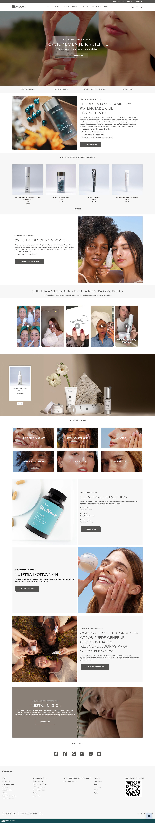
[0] (110, 388)
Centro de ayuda (38, 781)
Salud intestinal (6, 781)
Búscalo (3, 821)
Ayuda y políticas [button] (39, 778)
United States (98, 781)
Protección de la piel (8, 784)
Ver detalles (20, 393)
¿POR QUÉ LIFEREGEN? (27, 588)
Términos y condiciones (40, 784)
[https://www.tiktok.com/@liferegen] (56, 753)
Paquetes (5, 787)
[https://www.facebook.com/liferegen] (65, 753)
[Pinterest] (145, 813)
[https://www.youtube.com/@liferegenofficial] (99, 753)
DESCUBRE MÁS (90, 529)
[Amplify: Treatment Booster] (61, 179)
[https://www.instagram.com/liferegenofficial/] (82, 753)
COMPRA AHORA (77, 55)
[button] (90, 7)
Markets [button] (97, 778)
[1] (59, 404)
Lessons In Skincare (8, 799)
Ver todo (77, 209)
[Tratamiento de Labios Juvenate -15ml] (127, 179)
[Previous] (18, 403)
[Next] (21, 403)
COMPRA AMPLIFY (91, 144)
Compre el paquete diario (95, 667)
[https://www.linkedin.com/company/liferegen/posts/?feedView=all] (90, 753)
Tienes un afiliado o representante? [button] (77, 778)
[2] (70, 397)
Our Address (36, 796)
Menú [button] (4, 778)
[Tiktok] (142, 813)
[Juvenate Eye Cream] (94, 179)
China (95, 784)
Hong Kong (97, 787)
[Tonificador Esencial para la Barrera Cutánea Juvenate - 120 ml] (27, 179)
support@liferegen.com (70, 781)
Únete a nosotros (7, 790)
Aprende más (45, 722)
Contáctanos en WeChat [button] (134, 778)
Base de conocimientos (9, 796)
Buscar (35, 793)
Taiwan (96, 790)
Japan (95, 793)
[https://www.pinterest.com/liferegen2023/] (73, 753)
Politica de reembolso (39, 787)
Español (137, 1)
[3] (87, 409)
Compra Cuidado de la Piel (30, 261)
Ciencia (4, 793)
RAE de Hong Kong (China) (121, 1)
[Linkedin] (152, 813)
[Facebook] (138, 813)
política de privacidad (39, 790)
